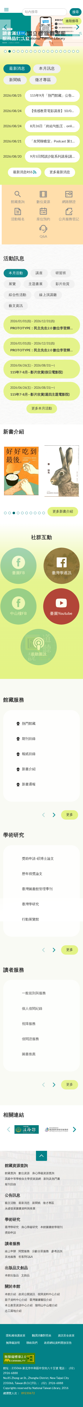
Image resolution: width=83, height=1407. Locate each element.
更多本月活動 (41, 408)
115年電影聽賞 (65, 51)
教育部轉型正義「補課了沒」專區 (56, 51)
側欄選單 (6, 9)
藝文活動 (10, 1203)
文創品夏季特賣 (22, 51)
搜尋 (52, 5)
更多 (69, 814)
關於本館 (12, 1287)
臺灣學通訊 (62, 573)
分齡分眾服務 (40, 1251)
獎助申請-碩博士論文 (38, 858)
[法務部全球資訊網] (26, 1129)
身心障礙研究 (29, 1227)
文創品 (25, 1275)
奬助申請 (10, 1232)
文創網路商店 (77, 51)
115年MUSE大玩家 (31, 51)
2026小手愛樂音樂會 (48, 51)
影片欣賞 (62, 284)
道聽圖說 (41, 654)
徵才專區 (43, 80)
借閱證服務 (30, 1039)
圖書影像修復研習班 (5, 51)
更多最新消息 (60, 172)
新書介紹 (29, 769)
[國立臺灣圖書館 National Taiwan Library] (41, 36)
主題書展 (35, 284)
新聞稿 (15, 80)
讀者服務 (12, 1244)
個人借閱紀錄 (32, 1009)
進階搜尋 (72, 21)
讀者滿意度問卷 (9, 51)
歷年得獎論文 (32, 874)
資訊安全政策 (66, 1335)
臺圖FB (21, 573)
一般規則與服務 (34, 993)
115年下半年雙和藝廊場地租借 (35, 51)
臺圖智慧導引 (60, 51)
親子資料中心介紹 (16, 1300)
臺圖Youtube (61, 614)
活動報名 (16, 219)
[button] (5, 513)
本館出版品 (12, 1275)
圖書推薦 (29, 1054)
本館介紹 (10, 1294)
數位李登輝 (69, 51)
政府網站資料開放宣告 (58, 1343)
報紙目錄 (29, 754)
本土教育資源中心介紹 (19, 1305)
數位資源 (41, 202)
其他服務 (10, 1257)
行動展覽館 (30, 919)
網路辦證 (67, 202)
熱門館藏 (29, 723)
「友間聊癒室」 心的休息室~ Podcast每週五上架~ (39, 51)
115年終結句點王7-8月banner (43, 51)
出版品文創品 (16, 1268)
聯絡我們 (31, 1343)
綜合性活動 (17, 295)
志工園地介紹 (13, 1311)
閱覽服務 (24, 1251)
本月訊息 (47, 69)
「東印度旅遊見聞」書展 (26, 51)
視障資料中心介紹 (49, 1294)
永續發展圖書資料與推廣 (20, 1208)
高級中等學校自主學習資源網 (23, 1179)
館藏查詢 (16, 202)
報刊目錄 (10, 1184)
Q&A (41, 236)
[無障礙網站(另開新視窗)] (19, 1359)
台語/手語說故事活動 (52, 51)
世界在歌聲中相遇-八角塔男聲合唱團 (14, 51)
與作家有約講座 (18, 51)
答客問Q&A (26, 1257)
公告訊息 (12, 1195)
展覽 (12, 284)
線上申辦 (10, 1251)
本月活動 (16, 273)
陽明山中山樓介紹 (46, 1305)
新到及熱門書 (51, 1179)
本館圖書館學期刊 (51, 1227)
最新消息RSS (23, 172)
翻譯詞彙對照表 (41, 1335)
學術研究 (12, 1220)
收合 (41, 1156)
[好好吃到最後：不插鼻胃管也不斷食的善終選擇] (21, 471)
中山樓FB (21, 614)
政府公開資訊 (27, 1294)
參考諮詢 (56, 1251)
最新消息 (17, 69)
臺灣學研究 (30, 904)
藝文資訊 (16, 305)
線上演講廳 (48, 295)
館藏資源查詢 (16, 1166)
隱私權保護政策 (15, 1335)
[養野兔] (61, 471)
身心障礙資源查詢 (43, 1173)
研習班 (60, 273)
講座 (38, 273)
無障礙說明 (13, 1343)
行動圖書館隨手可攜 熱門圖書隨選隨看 (73, 51)
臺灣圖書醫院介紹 (41, 1300)
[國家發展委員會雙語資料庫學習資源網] (56, 1129)
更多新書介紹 (63, 511)
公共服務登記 (67, 219)
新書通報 (29, 784)
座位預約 (41, 219)
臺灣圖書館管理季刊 (37, 889)
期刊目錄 (29, 738)
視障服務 (29, 1024)
